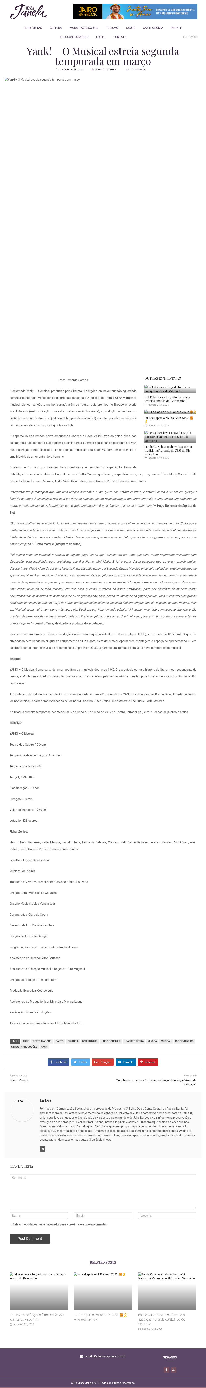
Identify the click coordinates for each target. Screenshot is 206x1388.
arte (26, 1041)
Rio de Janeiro (184, 1041)
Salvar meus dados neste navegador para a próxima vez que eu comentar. (60, 1224)
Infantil (176, 27)
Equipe (101, 37)
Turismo (112, 27)
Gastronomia (153, 27)
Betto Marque (42, 1041)
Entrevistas (33, 27)
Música (152, 1041)
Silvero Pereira (19, 1080)
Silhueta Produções (24, 1046)
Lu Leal (46, 1100)
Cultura (56, 27)
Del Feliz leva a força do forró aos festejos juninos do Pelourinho (167, 399)
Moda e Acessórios (84, 27)
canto (60, 1041)
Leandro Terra (134, 1041)
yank (44, 1046)
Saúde (130, 27)
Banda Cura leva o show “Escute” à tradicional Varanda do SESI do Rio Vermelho (168, 450)
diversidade (89, 1041)
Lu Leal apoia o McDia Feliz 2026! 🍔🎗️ (168, 420)
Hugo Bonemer (111, 1041)
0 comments (137, 69)
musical (166, 1041)
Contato (119, 37)
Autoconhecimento (74, 37)
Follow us (190, 36)
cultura (73, 1041)
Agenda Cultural (106, 69)
